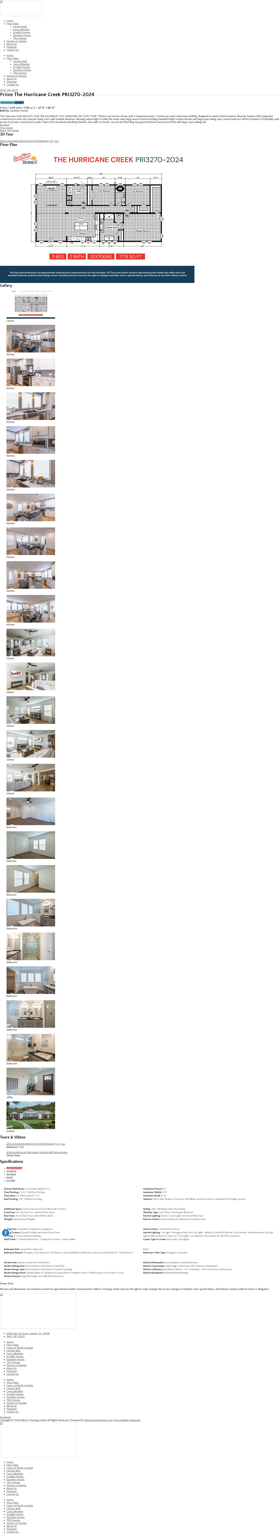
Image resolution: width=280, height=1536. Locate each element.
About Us (11, 44)
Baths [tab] (9, 1177)
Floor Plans (12, 23)
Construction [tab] (14, 1168)
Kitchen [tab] (10, 1180)
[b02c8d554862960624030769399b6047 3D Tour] (29, 141)
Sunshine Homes (22, 35)
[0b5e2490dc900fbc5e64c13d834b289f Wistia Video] (37, 1152)
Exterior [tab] (11, 1171)
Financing (11, 47)
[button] (140, 130)
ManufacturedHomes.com (99, 1420)
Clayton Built (20, 26)
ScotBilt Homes (21, 32)
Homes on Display (16, 41)
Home (9, 20)
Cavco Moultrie (21, 29)
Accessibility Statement (127, 1420)
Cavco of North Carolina (19, 1347)
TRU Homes (20, 38)
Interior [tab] (11, 1174)
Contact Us (12, 50)
